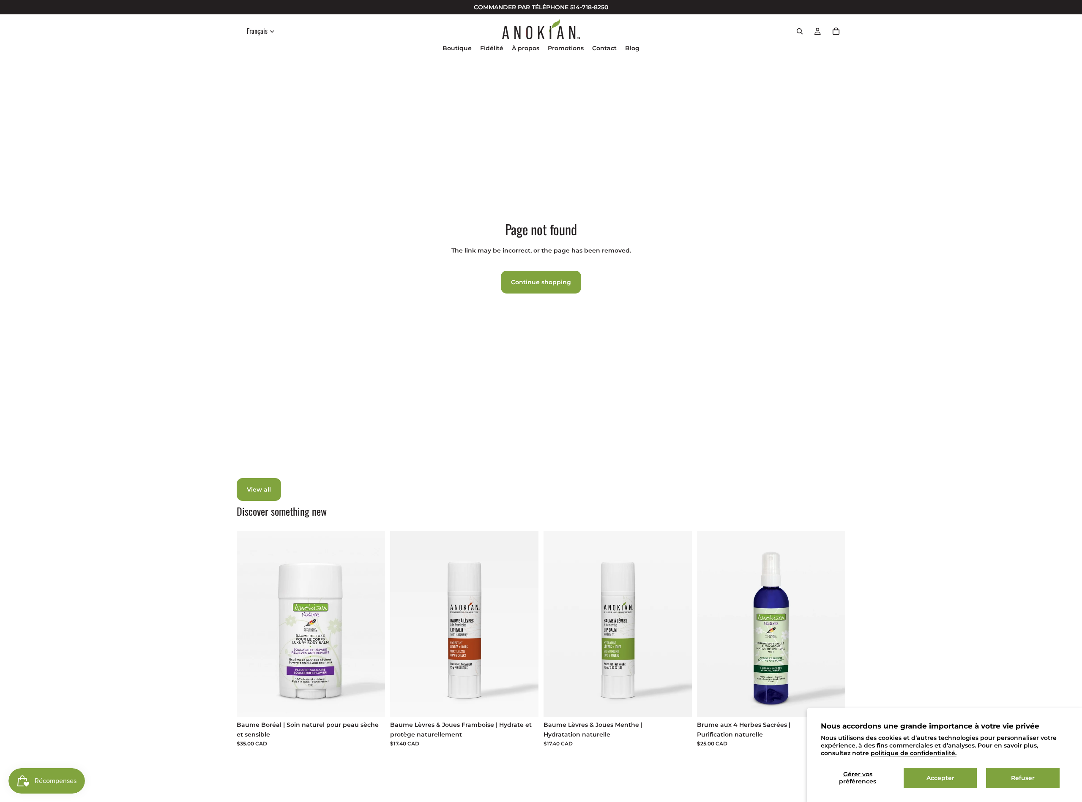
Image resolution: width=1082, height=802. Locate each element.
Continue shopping (541, 282)
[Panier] (836, 31)
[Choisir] (832, 703)
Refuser (1023, 778)
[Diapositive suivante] (832, 624)
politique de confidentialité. (913, 753)
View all (259, 489)
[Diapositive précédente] (709, 624)
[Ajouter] (372, 703)
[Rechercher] (799, 31)
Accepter (940, 778)
